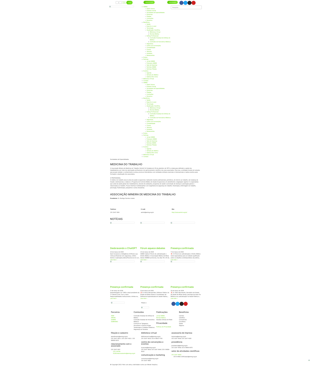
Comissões (150, 18)
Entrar (129, 2)
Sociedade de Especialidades (156, 12)
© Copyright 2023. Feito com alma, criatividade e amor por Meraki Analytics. (134, 364)
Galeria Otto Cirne (152, 77)
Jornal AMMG (151, 61)
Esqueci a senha (124, 2)
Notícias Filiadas (152, 69)
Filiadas (149, 16)
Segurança (150, 43)
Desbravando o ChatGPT (123, 248)
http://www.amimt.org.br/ (179, 212)
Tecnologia (150, 28)
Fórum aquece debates (152, 248)
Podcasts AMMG (152, 63)
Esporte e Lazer (151, 26)
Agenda (149, 73)
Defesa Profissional (152, 36)
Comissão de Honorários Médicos (160, 41)
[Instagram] (189, 3)
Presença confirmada (182, 248)
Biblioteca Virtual (155, 32)
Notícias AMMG (151, 67)
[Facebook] (181, 3)
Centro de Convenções (154, 45)
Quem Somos (151, 8)
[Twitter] (185, 3)
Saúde (148, 24)
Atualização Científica (153, 30)
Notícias (145, 59)
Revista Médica (154, 34)
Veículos (149, 51)
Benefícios (146, 22)
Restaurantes (151, 55)
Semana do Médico (152, 75)
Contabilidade (151, 47)
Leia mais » (113, 259)
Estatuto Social (151, 10)
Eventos (145, 71)
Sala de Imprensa (152, 65)
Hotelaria (149, 53)
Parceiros (149, 20)
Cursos (149, 49)
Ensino (145, 57)
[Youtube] (194, 3)
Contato (145, 80)
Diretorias (150, 14)
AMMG (145, 6)
